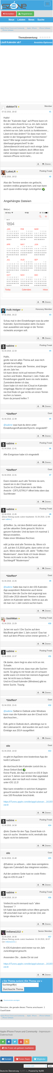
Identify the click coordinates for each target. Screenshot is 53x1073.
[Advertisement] (26, 74)
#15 (49, 858)
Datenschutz (6, 1034)
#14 (49, 825)
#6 (50, 449)
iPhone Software (44, 28)
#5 (50, 419)
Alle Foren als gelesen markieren (19, 1048)
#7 (50, 475)
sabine (8, 519)
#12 (49, 705)
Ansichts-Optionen (43, 42)
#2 (50, 177)
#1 (50, 112)
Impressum (44, 1031)
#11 (49, 656)
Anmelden (9, 14)
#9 (50, 581)
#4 (50, 351)
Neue (11, 19)
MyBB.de (23, 1071)
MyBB (41, 1071)
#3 (50, 315)
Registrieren (26, 14)
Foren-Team (24, 1059)
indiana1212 (10, 942)
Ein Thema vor (32, 981)
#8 (50, 514)
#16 (49, 898)
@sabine (8, 425)
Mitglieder (41, 1059)
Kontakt (7, 1059)
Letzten (21, 19)
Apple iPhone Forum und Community (12, 28)
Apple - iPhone (32, 28)
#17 (49, 937)
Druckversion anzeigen (12, 1000)
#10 (49, 624)
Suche (40, 19)
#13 (49, 751)
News (31, 19)
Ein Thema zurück (13, 981)
